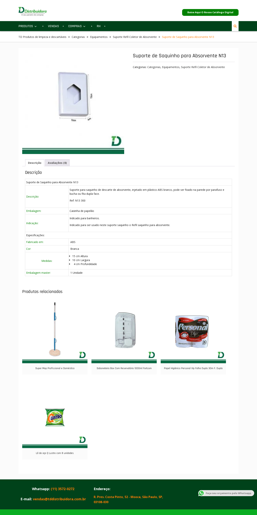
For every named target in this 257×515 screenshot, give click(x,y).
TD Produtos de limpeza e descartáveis (42, 37)
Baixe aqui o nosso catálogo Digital (210, 12)
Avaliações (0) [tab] (57, 163)
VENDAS (53, 26)
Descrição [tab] (34, 163)
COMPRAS (75, 26)
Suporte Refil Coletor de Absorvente (135, 37)
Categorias (78, 37)
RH (98, 26)
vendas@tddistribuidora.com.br (59, 499)
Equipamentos (99, 37)
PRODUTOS (25, 26)
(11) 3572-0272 (62, 489)
